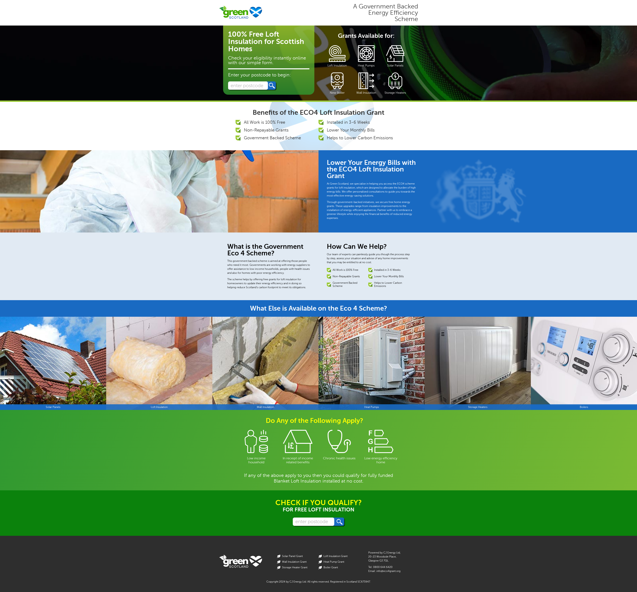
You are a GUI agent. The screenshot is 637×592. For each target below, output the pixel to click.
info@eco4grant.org (388, 571)
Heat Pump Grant (333, 561)
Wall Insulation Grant (294, 561)
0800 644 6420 (382, 567)
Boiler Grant (330, 567)
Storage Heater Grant (294, 567)
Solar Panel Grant (292, 556)
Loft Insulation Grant (335, 556)
